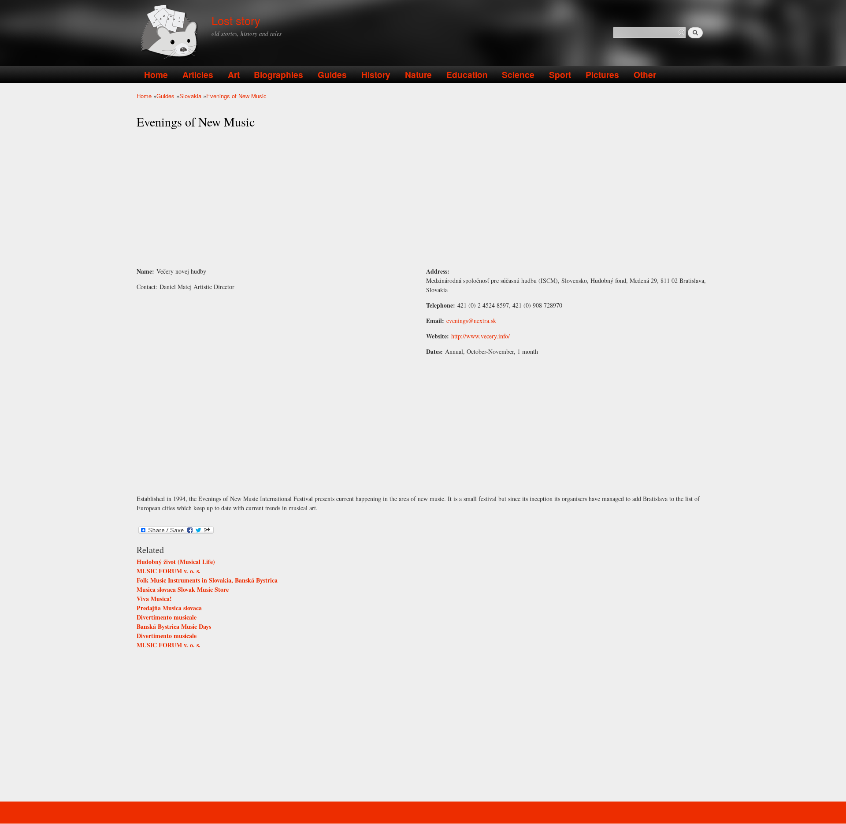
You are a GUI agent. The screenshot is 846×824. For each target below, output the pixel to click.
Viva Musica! (154, 598)
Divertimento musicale (167, 617)
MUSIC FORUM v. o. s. (168, 570)
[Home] (171, 33)
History (375, 74)
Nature (418, 74)
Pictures (602, 74)
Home (156, 74)
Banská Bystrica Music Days (174, 626)
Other (645, 74)
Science (518, 74)
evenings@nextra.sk (471, 320)
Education (467, 74)
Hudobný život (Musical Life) (176, 561)
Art (234, 74)
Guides (332, 74)
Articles (197, 74)
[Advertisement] (423, 198)
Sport (560, 74)
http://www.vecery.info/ (480, 336)
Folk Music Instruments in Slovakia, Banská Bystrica (207, 580)
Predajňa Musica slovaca (169, 607)
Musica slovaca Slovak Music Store (183, 589)
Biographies (278, 74)
